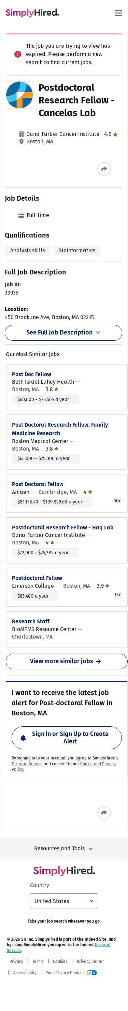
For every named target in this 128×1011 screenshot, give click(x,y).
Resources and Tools (59, 848)
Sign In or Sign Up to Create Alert (70, 737)
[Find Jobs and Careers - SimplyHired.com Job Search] (32, 13)
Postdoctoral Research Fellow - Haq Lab (63, 527)
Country (39, 885)
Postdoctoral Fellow (37, 578)
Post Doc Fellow (31, 374)
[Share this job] (104, 169)
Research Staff (30, 621)
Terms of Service (27, 763)
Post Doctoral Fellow (37, 484)
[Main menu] (118, 13)
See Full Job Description (59, 332)
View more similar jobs (61, 661)
